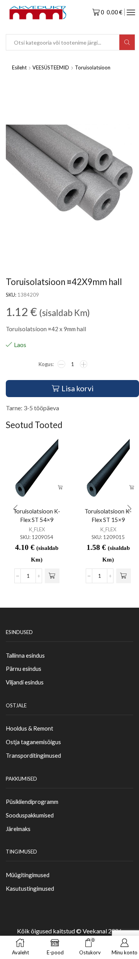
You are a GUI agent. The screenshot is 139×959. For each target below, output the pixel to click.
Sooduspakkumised (30, 815)
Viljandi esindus (25, 682)
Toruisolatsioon (92, 67)
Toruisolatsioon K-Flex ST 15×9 (108, 515)
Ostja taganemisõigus (33, 741)
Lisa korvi (77, 388)
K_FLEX (37, 529)
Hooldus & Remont (29, 728)
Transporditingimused (33, 755)
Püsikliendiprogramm (32, 801)
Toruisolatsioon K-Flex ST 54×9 (36, 515)
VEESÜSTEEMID (50, 67)
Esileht (19, 67)
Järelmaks (18, 828)
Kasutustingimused (30, 888)
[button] (52, 575)
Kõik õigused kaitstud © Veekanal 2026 (69, 931)
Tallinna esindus (25, 655)
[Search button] (127, 42)
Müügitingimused (27, 874)
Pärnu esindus (23, 668)
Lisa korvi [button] (60, 488)
